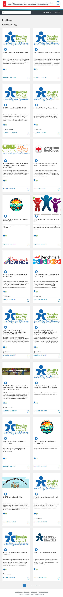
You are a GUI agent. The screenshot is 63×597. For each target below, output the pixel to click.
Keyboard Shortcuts (43, 592)
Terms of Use (26, 592)
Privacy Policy (34, 592)
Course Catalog (18, 592)
